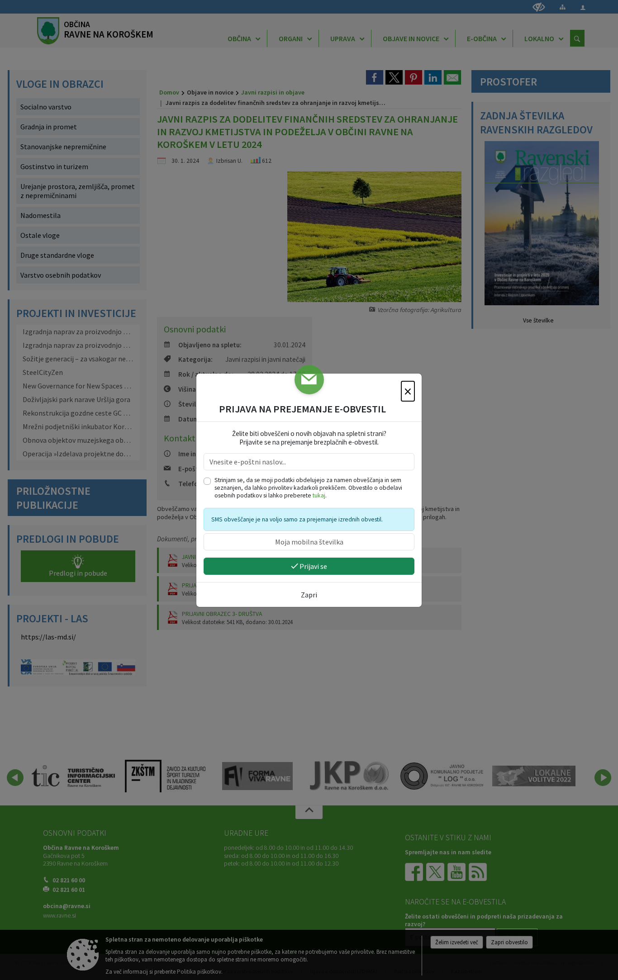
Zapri (309, 594)
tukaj (319, 495)
